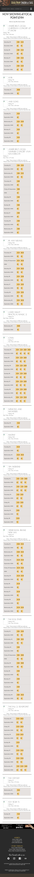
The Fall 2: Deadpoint (18, 706)
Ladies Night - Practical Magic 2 (17, 313)
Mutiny (11, 435)
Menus (12, 8)
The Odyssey (14, 778)
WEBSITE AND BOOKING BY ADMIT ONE (17, 864)
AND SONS (13, 101)
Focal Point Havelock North (17, 849)
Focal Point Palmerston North (17, 850)
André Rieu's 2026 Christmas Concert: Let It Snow (19, 28)
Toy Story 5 (13, 802)
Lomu (11, 338)
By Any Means (15, 240)
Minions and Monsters (15, 410)
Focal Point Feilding (17, 847)
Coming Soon (6, 8)
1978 (10, 78)
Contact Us (18, 8)
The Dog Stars (15, 619)
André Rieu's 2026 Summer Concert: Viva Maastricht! (19, 151)
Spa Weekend (14, 466)
